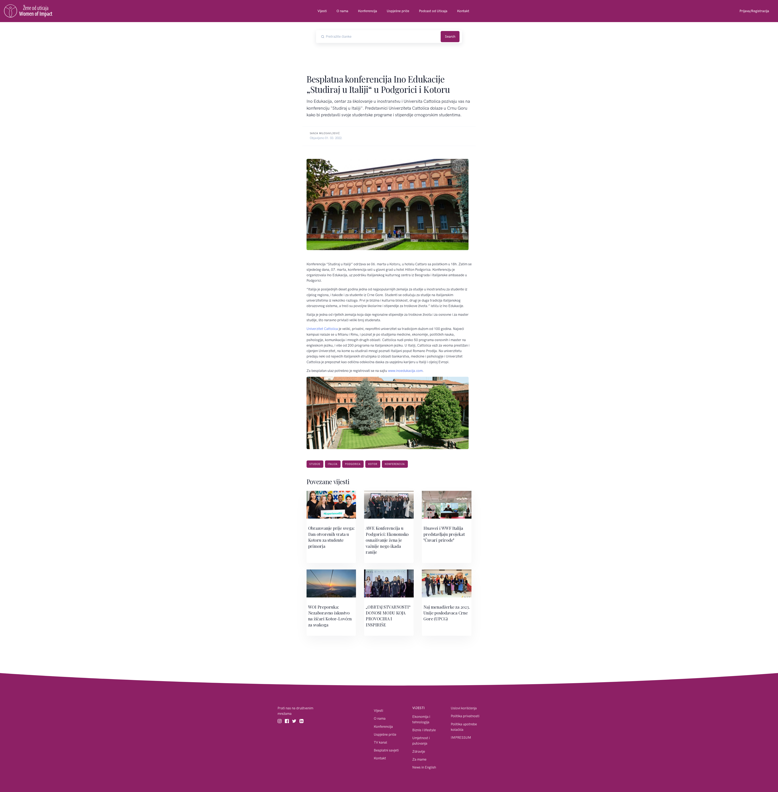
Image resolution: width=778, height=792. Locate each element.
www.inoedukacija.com (405, 371)
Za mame (419, 759)
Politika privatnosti (465, 716)
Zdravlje (418, 751)
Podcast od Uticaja (433, 11)
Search (450, 36)
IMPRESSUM (461, 737)
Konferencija (367, 11)
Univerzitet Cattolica (322, 329)
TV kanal (380, 742)
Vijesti (322, 11)
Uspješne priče (398, 11)
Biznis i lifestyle (424, 730)
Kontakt (463, 11)
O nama (342, 11)
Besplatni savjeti (386, 750)
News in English (424, 767)
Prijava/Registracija (754, 11)
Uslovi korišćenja (464, 708)
